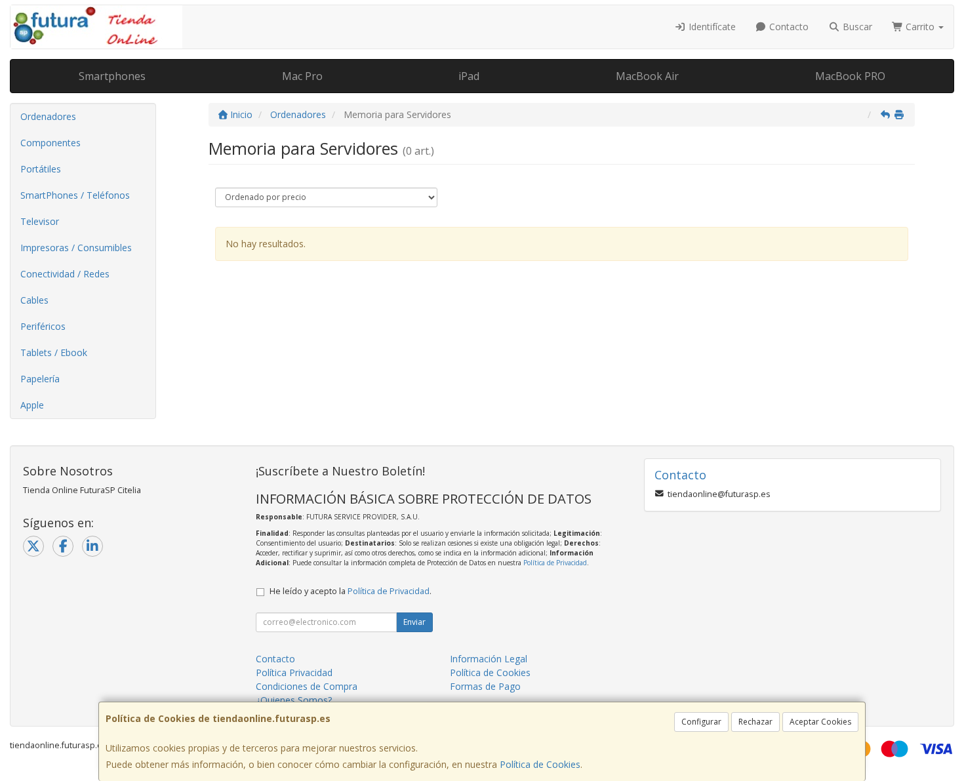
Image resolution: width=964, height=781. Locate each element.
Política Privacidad (294, 672)
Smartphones (112, 76)
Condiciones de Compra (306, 686)
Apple (32, 405)
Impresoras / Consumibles (76, 247)
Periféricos (43, 326)
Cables (34, 300)
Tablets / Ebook (53, 352)
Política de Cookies (540, 764)
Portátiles (40, 169)
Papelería (40, 378)
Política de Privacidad (555, 562)
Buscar (856, 26)
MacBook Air (647, 76)
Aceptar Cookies (820, 721)
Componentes (50, 142)
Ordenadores (48, 116)
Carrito (920, 26)
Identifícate (711, 26)
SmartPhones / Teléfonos (75, 195)
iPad (468, 76)
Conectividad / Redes (65, 274)
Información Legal (488, 658)
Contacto (788, 26)
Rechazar (755, 721)
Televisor (39, 221)
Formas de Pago (485, 686)
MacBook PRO (850, 76)
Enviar (414, 622)
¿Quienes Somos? (294, 700)
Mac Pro (302, 76)
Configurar (701, 721)
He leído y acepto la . (351, 591)
